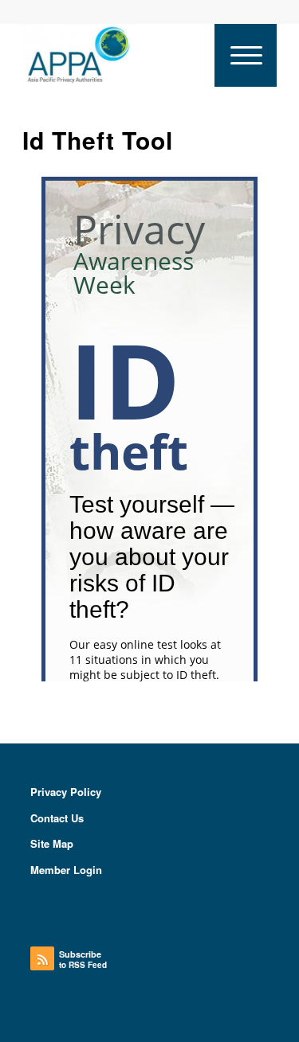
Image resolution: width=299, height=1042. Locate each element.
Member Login (66, 869)
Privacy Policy (65, 791)
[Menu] (245, 55)
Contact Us (57, 817)
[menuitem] (245, 55)
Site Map (51, 843)
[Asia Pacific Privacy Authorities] (124, 55)
